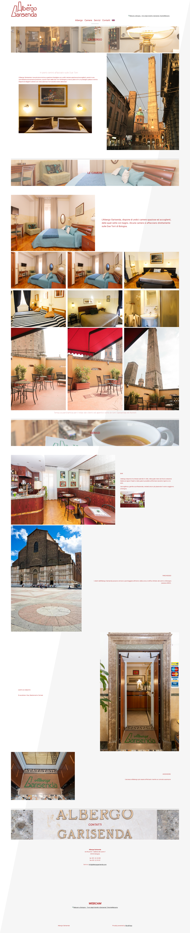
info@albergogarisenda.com (98, 864)
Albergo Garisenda (64, 925)
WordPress (128, 925)
